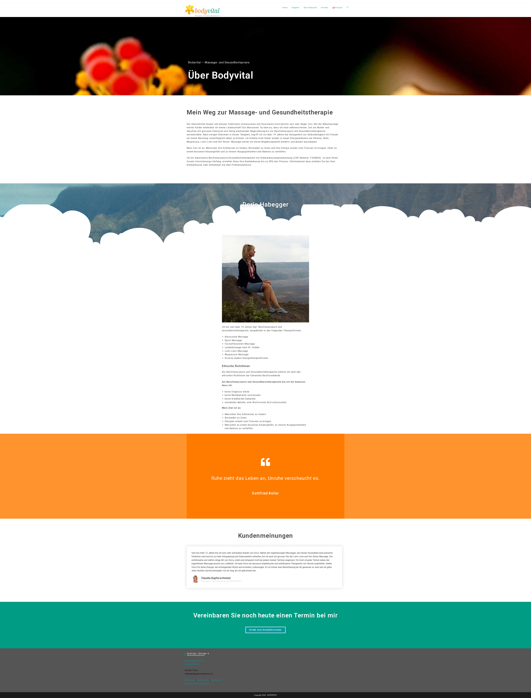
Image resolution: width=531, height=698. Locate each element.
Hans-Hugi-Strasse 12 (195, 660)
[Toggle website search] (348, 7)
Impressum (190, 680)
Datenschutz (203, 680)
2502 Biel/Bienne (192, 664)
